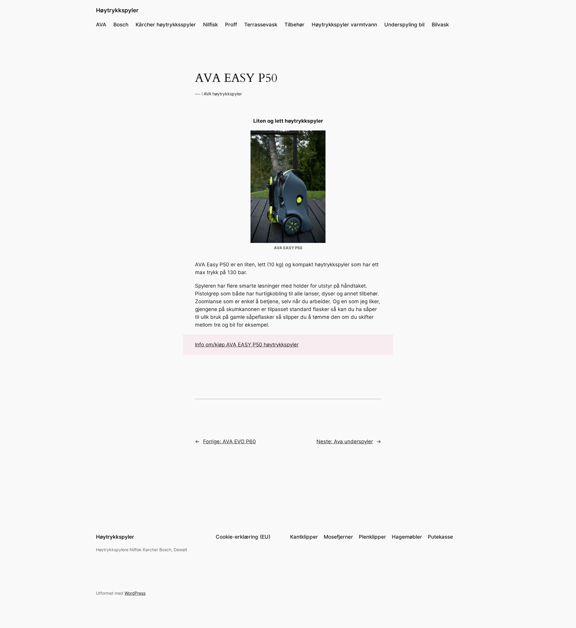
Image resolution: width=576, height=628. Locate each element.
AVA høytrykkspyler (223, 93)
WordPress (135, 593)
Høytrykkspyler (117, 10)
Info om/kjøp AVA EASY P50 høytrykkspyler (246, 345)
